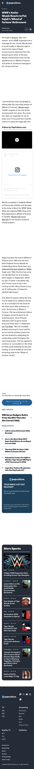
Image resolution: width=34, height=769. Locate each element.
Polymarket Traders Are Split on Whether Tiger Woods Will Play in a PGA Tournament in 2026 (18, 459)
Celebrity (7, 581)
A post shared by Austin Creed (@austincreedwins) (18, 195)
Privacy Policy (7, 508)
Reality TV (6, 730)
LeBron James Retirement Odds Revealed (17, 432)
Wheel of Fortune (13, 395)
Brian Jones (6, 28)
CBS (3, 716)
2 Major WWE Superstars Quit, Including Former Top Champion (16, 574)
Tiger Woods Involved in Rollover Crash (12, 641)
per (7, 326)
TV (3, 707)
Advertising (5, 748)
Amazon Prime (23, 725)
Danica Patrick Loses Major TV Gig (11, 675)
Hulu (20, 722)
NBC (3, 713)
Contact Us (5, 745)
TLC (3, 736)
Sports (4, 9)
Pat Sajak (5, 395)
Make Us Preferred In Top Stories (17, 402)
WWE (21, 395)
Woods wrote (23, 107)
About (4, 751)
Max (20, 716)
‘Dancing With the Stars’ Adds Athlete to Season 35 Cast (17, 450)
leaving (14, 37)
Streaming (8, 649)
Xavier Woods (26, 395)
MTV (3, 733)
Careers (4, 754)
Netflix (21, 719)
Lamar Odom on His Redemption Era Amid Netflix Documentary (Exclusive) (12, 588)
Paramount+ (23, 711)
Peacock (21, 713)
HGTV (4, 739)
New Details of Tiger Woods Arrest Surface (12, 603)
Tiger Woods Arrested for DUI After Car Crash (10, 628)
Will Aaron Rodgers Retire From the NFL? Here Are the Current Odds (15, 418)
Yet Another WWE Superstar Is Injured (11, 615)
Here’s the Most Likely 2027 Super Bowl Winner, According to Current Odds (18, 441)
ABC (3, 711)
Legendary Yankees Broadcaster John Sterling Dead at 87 (18, 469)
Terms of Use (13, 506)
